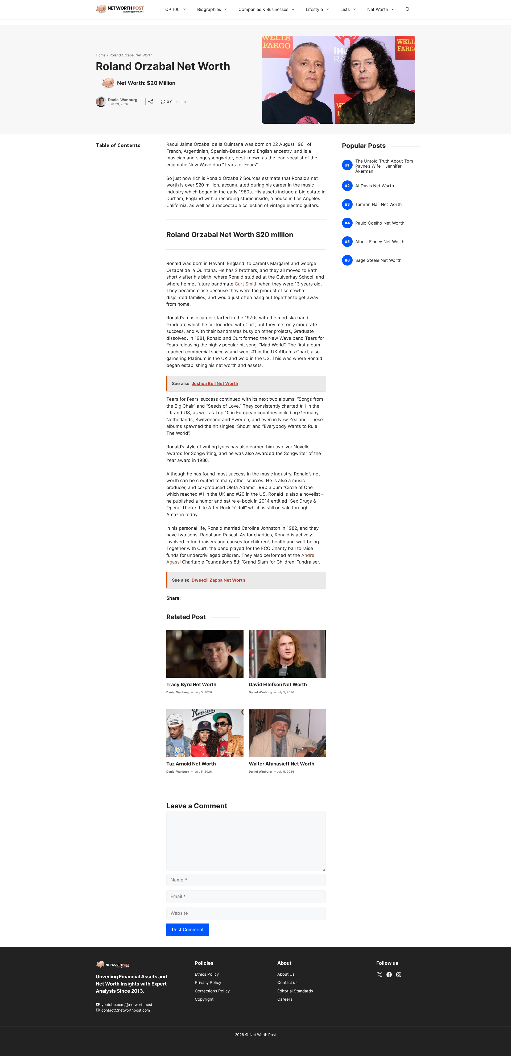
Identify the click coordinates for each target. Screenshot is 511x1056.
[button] (407, 9)
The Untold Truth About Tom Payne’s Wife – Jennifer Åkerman (384, 166)
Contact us (287, 982)
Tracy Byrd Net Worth (191, 684)
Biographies (209, 9)
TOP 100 (171, 9)
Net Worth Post (263, 1034)
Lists (345, 9)
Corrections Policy (212, 990)
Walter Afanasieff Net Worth (281, 764)
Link (164, 102)
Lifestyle (314, 9)
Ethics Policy (207, 973)
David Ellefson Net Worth (278, 684)
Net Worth (377, 9)
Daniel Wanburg (122, 100)
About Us (286, 973)
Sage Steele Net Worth (378, 260)
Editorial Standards (295, 990)
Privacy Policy (208, 982)
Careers (284, 999)
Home (101, 55)
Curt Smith (246, 284)
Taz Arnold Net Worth (191, 764)
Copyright (204, 999)
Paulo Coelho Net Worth (379, 223)
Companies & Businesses (263, 9)
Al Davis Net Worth (374, 185)
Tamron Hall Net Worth (378, 204)
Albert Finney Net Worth (379, 241)
